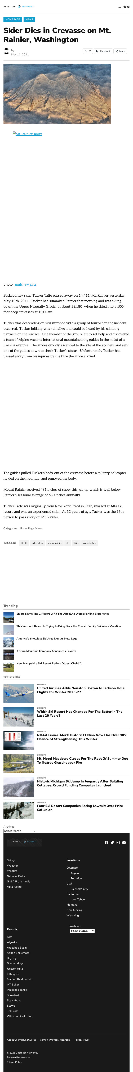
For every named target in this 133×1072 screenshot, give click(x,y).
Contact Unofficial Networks (55, 1039)
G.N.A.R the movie (18, 881)
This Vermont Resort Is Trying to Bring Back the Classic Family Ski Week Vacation (68, 626)
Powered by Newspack (19, 1057)
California (72, 894)
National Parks (16, 876)
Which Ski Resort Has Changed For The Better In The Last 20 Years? (79, 713)
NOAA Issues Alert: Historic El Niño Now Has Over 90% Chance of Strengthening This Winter (82, 737)
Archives (8, 827)
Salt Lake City (79, 889)
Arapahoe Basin (17, 948)
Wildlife (12, 871)
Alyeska (12, 942)
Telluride (76, 878)
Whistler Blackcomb (19, 1016)
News (29, 19)
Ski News (41, 684)
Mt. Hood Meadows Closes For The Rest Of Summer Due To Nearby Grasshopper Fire (82, 760)
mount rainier (54, 543)
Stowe (11, 1006)
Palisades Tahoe (17, 990)
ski (67, 543)
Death (24, 543)
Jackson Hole (15, 969)
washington (89, 543)
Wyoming (72, 915)
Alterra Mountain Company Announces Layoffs (46, 651)
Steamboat (14, 1000)
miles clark (37, 543)
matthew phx (25, 284)
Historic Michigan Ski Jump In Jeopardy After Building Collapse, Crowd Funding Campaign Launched (80, 783)
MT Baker (13, 985)
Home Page (13, 19)
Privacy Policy (82, 1039)
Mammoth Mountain (19, 979)
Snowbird (13, 995)
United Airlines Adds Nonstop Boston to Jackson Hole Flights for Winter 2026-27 (81, 690)
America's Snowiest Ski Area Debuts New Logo (46, 638)
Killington (13, 974)
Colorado (72, 868)
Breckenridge (15, 963)
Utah (69, 884)
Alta (9, 937)
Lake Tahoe (78, 899)
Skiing (11, 860)
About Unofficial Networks (21, 1039)
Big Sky (11, 958)
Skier (76, 543)
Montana (71, 905)
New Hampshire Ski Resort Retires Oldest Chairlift (49, 663)
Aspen (75, 873)
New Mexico (74, 910)
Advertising (14, 887)
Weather (41, 731)
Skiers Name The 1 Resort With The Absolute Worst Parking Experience (62, 614)
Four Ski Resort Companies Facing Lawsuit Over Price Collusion (80, 808)
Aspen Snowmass (18, 953)
